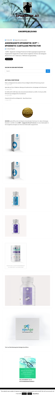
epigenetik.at (27, 16)
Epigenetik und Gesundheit (21, 40)
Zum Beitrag (9, 58)
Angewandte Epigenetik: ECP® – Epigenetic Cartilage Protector (23, 44)
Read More (36, 393)
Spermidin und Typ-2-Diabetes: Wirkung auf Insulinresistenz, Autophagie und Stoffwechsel (26, 87)
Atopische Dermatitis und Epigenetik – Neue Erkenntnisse (18, 98)
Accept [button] (24, 393)
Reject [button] (29, 393)
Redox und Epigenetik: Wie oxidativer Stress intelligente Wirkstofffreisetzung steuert (24, 83)
